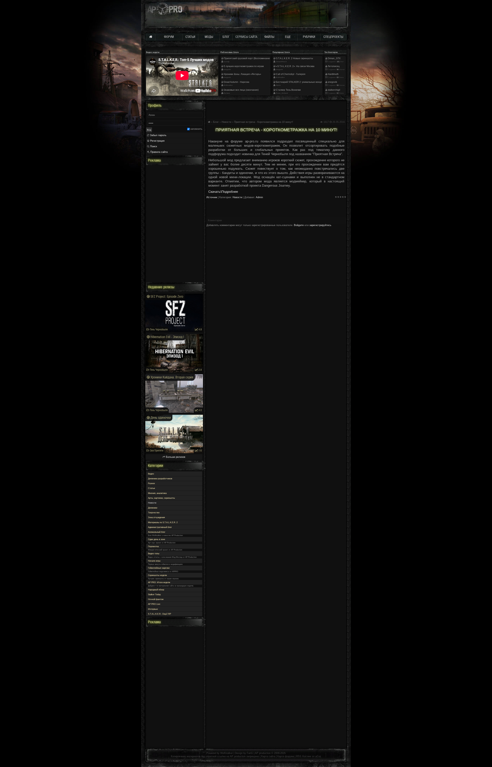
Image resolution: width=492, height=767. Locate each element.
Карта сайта (268, 756)
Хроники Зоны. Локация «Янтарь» (242, 74)
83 (337, 77)
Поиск (153, 146)
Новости (226, 121)
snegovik (227, 70)
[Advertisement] (276, 109)
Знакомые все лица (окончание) (241, 90)
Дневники (152, 508)
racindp (226, 62)
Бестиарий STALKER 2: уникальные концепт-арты (303, 82)
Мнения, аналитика (157, 493)
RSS (298, 756)
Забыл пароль (157, 135)
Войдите (299, 225)
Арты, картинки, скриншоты (161, 498)
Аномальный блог (156, 532)
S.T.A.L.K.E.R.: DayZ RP (159, 614)
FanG (250, 753)
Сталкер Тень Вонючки (288, 90)
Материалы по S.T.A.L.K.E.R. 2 (163, 522)
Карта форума (285, 756)
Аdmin (278, 85)
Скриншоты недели (157, 575)
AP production (263, 753)
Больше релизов (175, 456)
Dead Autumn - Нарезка (236, 82)
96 (337, 70)
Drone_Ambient (282, 93)
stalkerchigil (333, 90)
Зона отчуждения (156, 517)
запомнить (196, 128)
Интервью (153, 609)
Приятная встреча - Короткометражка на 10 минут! (263, 121)
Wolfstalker (228, 85)
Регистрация (157, 140)
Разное (151, 483)
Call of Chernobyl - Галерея (290, 74)
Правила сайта (159, 151)
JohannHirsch (281, 62)
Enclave (227, 93)
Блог (216, 121)
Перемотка (153, 546)
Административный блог (160, 527)
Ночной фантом (156, 599)
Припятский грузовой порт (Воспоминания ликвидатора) (254, 58)
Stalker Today (154, 594)
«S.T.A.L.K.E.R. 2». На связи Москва (294, 66)
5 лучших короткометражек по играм (243, 66)
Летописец (333, 66)
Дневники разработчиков (160, 478)
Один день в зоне (156, 539)
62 (337, 93)
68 (337, 85)
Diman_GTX (334, 58)
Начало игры (154, 561)
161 (338, 62)
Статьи (151, 488)
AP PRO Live (154, 604)
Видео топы (153, 553)
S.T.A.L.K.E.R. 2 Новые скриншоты (294, 58)
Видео (151, 474)
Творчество (154, 512)
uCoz (318, 756)
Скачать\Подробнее (223, 192)
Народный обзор (156, 589)
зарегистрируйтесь (320, 225)
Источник (211, 197)
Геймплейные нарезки (159, 568)
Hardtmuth (333, 74)
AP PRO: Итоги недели (159, 582)
